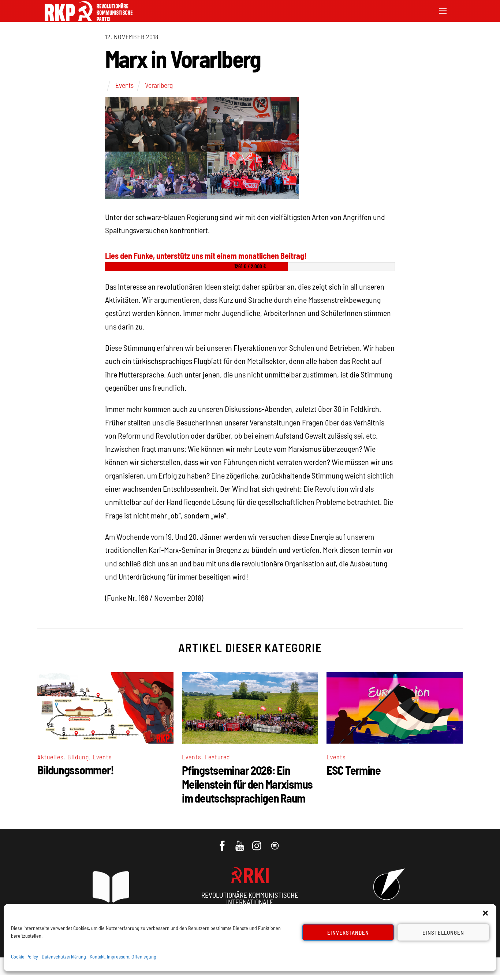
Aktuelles (50, 757)
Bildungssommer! (75, 770)
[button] (485, 913)
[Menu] (443, 10)
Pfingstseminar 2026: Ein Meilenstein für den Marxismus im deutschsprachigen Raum (247, 784)
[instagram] (258, 842)
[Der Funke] (88, 19)
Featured (217, 757)
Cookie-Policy (24, 956)
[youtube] (240, 842)
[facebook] (223, 842)
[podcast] (275, 842)
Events (124, 85)
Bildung (78, 757)
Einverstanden (348, 932)
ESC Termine (354, 770)
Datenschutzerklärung (64, 956)
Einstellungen (443, 932)
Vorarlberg (159, 85)
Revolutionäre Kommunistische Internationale (249, 898)
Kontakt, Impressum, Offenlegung (123, 956)
